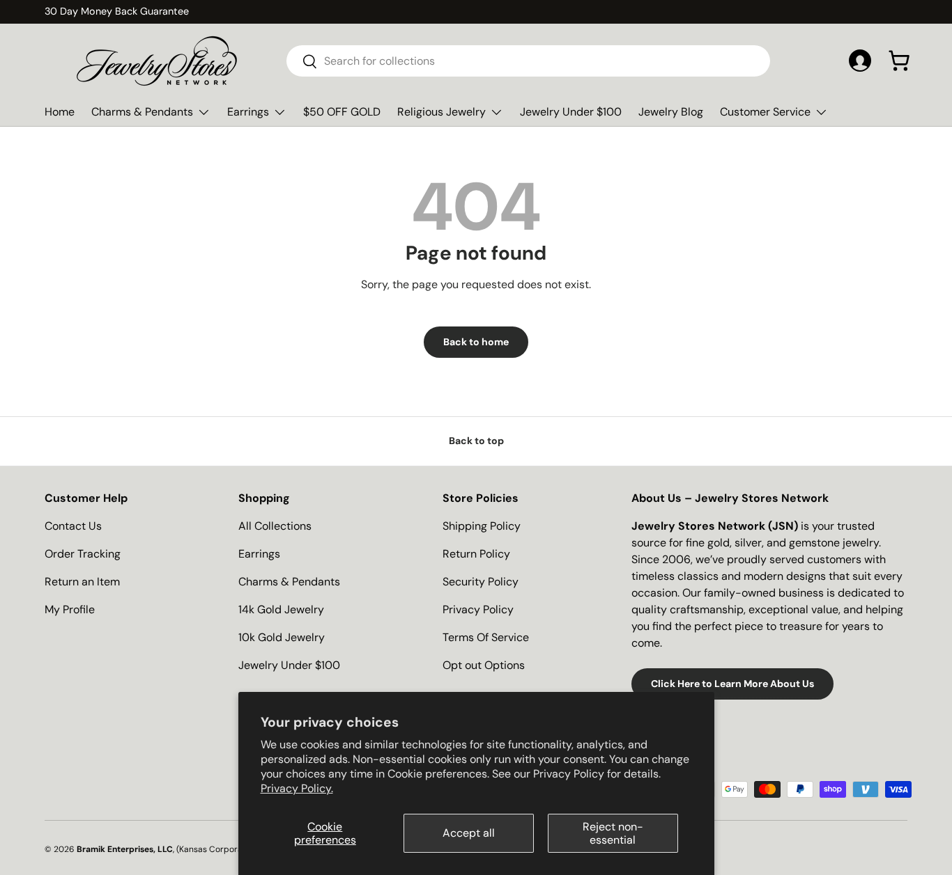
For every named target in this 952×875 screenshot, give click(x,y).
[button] (899, 60)
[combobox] (528, 61)
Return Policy (476, 553)
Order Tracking (83, 553)
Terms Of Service (486, 637)
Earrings (248, 111)
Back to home (476, 342)
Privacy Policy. (297, 788)
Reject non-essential (613, 833)
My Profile (70, 609)
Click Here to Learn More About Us (732, 683)
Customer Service (765, 111)
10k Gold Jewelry (281, 637)
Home (60, 111)
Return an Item (82, 581)
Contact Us (73, 526)
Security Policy (481, 581)
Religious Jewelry (441, 111)
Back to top (476, 440)
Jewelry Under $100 (571, 111)
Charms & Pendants (142, 111)
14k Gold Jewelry (281, 609)
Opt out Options (484, 665)
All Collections (275, 526)
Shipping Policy (482, 526)
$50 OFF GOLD (342, 111)
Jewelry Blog (670, 111)
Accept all (469, 833)
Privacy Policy (478, 609)
